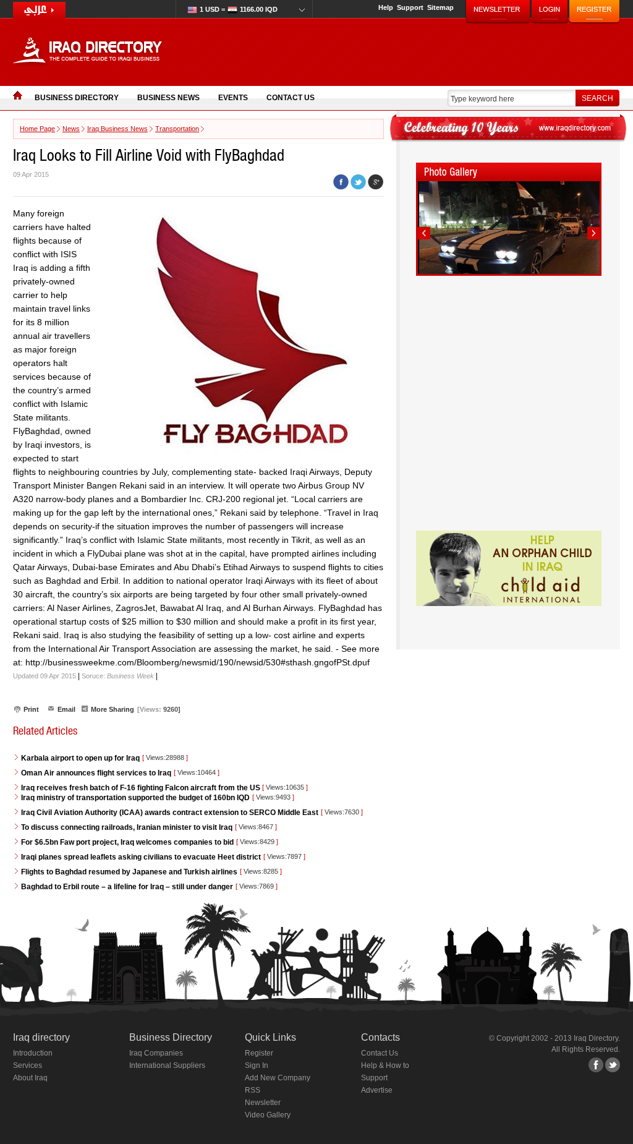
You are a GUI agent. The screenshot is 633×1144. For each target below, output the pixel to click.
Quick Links (270, 1037)
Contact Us (290, 97)
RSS (252, 1090)
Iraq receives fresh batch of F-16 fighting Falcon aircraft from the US (141, 787)
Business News (168, 97)
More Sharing (112, 709)
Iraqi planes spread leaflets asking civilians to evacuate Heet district (141, 857)
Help (385, 7)
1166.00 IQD (239, 9)
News (71, 128)
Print (31, 709)
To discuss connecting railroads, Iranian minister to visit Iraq (126, 827)
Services (27, 1065)
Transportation (177, 128)
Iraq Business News (117, 128)
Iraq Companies (156, 1053)
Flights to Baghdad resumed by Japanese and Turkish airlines (129, 872)
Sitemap (440, 7)
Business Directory (77, 97)
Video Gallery (268, 1115)
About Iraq (30, 1078)
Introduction (33, 1053)
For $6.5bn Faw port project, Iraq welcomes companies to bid (127, 842)
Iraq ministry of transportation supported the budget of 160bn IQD (135, 797)
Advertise (377, 1090)
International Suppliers (167, 1065)
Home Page (37, 128)
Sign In (256, 1065)
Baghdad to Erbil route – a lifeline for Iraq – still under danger (127, 886)
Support (410, 7)
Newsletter (263, 1102)
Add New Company (277, 1078)
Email (66, 709)
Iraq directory (41, 1037)
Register (259, 1053)
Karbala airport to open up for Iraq (80, 758)
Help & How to (385, 1065)
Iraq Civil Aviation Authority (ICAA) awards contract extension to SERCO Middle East (169, 812)
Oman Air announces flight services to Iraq (96, 773)
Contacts (380, 1037)
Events (233, 97)
